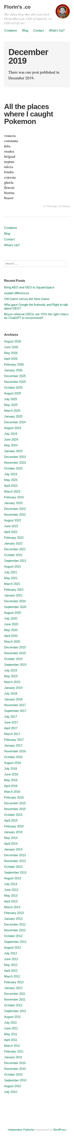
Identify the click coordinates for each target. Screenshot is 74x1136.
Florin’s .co (17, 7)
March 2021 (12, 584)
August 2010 (12, 1086)
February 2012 (14, 982)
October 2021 (13, 555)
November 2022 (15, 514)
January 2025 (13, 416)
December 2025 (15, 376)
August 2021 (12, 566)
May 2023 (10, 480)
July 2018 (10, 693)
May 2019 (10, 676)
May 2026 (10, 353)
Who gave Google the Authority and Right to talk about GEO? (36, 306)
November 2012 (15, 930)
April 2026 (10, 358)
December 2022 (15, 508)
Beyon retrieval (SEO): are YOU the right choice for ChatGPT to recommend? (36, 316)
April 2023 (10, 485)
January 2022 (13, 543)
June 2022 (11, 526)
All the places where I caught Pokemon (28, 114)
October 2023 (13, 468)
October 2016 (13, 757)
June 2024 (11, 439)
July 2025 (10, 399)
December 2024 (15, 422)
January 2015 (13, 832)
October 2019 (13, 659)
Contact (38, 30)
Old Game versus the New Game (26, 299)
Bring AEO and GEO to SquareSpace (29, 287)
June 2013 (11, 889)
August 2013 (12, 878)
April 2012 (10, 970)
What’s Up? (57, 30)
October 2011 (13, 1005)
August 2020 (12, 612)
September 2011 (15, 1011)
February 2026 (14, 364)
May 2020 (10, 630)
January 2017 (13, 745)
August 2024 (12, 428)
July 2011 (10, 1022)
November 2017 (15, 705)
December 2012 (15, 924)
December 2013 (15, 855)
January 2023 (13, 503)
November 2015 (15, 809)
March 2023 (12, 491)
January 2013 (13, 918)
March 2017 (12, 734)
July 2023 (10, 474)
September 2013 (15, 872)
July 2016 (10, 768)
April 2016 (10, 786)
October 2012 (13, 936)
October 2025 (13, 387)
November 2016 (15, 751)
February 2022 (14, 537)
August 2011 (12, 1016)
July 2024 (10, 433)
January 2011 (13, 1057)
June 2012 (11, 959)
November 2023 (15, 462)
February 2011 (13, 1051)
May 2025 (10, 405)
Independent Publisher (21, 1129)
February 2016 (14, 797)
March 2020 (12, 641)
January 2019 (13, 687)
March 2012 (12, 976)
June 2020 (11, 624)
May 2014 (10, 838)
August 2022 (12, 520)
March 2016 (12, 791)
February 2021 (14, 589)
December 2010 (15, 1063)
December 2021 (15, 549)
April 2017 (10, 728)
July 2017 (10, 716)
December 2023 (15, 457)
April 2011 (10, 1040)
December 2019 (15, 647)
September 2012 (15, 941)
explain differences (16, 293)
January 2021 (13, 595)
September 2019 (15, 664)
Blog (25, 30)
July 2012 (10, 953)
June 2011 (11, 1028)
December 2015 (15, 803)
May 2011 (10, 1034)
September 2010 (15, 1080)
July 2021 (10, 572)
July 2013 (10, 884)
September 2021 (15, 560)
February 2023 (14, 497)
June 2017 (11, 722)
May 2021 (10, 578)
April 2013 (10, 901)
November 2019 (15, 653)
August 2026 (12, 341)
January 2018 (13, 699)
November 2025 (15, 381)
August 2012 (12, 947)
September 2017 (15, 711)
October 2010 (13, 1074)
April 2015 (10, 820)
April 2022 (10, 532)
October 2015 (13, 814)
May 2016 (10, 780)
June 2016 (11, 774)
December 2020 (15, 601)
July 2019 (10, 670)
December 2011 (14, 993)
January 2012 (13, 988)
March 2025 (12, 410)
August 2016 (12, 762)
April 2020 (10, 635)
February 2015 (14, 826)
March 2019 (12, 682)
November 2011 (14, 999)
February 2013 (14, 913)
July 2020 (10, 618)
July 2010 (10, 1092)
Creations (10, 30)
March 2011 (12, 1045)
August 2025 (12, 393)
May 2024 (10, 445)
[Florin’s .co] (63, 13)
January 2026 (13, 370)
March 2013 (12, 907)
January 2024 (13, 451)
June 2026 (11, 347)
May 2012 (10, 965)
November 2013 (15, 861)
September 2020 (15, 607)
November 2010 (15, 1068)
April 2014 (10, 843)
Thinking (51, 206)
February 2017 (14, 739)
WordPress (59, 1129)
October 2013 (13, 866)
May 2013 (10, 895)
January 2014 (13, 849)
